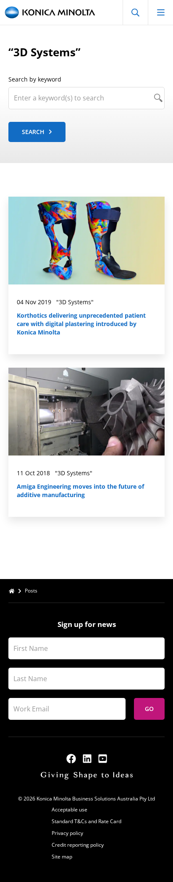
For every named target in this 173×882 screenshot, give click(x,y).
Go (149, 709)
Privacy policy (67, 833)
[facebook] (71, 759)
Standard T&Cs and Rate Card (86, 821)
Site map (62, 856)
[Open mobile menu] (160, 12)
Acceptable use (69, 809)
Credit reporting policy (78, 844)
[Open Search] (135, 12)
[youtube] (102, 758)
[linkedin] (87, 758)
